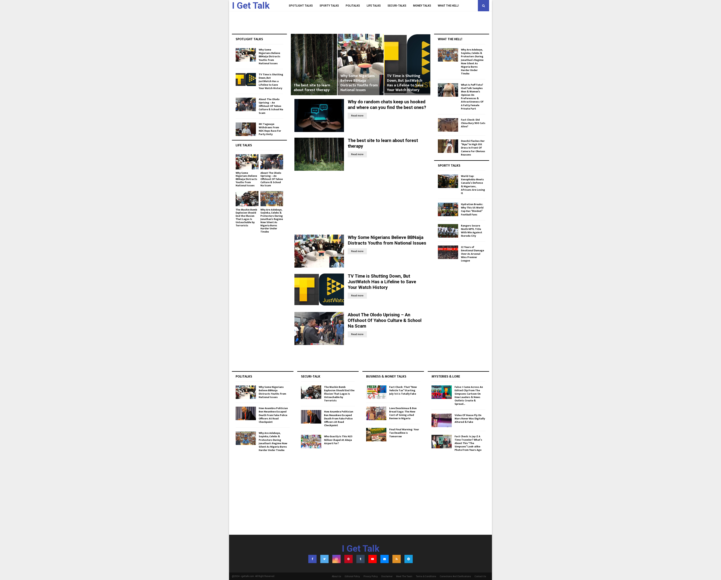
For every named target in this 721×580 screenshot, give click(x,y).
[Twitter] (324, 559)
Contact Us (480, 576)
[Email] (384, 559)
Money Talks (422, 5)
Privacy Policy (371, 576)
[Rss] (396, 559)
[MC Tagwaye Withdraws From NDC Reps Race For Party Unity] (246, 129)
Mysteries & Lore (445, 376)
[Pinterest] (348, 559)
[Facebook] (312, 559)
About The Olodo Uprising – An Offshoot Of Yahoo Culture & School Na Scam (406, 83)
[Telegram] (408, 559)
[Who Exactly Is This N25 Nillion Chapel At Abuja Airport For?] (311, 441)
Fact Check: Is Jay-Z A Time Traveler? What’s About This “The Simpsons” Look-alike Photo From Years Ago (468, 443)
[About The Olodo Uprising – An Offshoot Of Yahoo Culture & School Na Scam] (319, 328)
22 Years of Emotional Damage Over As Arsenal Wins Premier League (472, 254)
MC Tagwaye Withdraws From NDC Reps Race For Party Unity (270, 129)
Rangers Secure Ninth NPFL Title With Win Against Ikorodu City (471, 231)
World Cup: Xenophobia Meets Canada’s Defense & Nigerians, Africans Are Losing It (473, 184)
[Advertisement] (360, 202)
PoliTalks (353, 5)
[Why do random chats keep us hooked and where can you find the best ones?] (319, 115)
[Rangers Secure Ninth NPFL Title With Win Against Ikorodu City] (448, 231)
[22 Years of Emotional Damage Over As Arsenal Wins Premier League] (448, 252)
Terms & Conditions (426, 576)
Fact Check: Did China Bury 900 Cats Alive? (473, 123)
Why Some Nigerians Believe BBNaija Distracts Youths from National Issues (312, 83)
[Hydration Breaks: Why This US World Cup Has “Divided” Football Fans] (448, 209)
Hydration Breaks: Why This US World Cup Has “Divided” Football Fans (472, 209)
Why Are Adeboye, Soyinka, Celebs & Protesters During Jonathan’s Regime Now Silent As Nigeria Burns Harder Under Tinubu (271, 221)
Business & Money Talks (386, 376)
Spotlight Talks (301, 5)
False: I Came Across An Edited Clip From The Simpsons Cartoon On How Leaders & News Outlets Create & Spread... (469, 395)
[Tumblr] (360, 559)
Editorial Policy (352, 576)
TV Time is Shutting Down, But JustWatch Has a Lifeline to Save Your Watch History (358, 83)
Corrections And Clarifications (455, 576)
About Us (336, 576)
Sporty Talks (329, 5)
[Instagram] (336, 559)
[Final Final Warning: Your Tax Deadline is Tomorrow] (376, 434)
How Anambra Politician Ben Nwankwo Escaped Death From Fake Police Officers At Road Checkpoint (273, 415)
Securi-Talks (397, 5)
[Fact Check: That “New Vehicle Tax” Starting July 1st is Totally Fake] (376, 392)
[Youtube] (372, 559)
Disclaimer (387, 576)
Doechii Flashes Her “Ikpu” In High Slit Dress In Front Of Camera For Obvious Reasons (473, 148)
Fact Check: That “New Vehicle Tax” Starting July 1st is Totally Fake (403, 390)
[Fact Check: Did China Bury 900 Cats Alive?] (448, 125)
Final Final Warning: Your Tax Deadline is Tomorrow (404, 432)
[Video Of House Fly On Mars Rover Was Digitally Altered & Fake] (441, 420)
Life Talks (374, 5)
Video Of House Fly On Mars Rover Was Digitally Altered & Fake (470, 418)
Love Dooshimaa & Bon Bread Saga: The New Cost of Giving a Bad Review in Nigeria (403, 413)
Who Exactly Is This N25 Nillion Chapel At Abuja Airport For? (338, 439)
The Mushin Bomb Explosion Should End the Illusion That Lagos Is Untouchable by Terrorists (246, 218)
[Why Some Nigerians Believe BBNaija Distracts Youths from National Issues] (319, 251)
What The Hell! (448, 5)
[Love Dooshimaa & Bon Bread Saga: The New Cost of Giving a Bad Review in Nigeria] (376, 413)
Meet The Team (404, 576)
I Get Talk (251, 5)
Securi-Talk (310, 376)
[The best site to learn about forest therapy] (319, 154)
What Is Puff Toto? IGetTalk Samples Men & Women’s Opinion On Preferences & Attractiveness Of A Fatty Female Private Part (472, 97)
